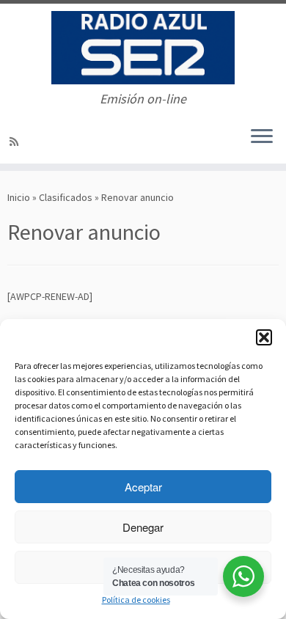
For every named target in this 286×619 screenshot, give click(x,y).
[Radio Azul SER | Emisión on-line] (143, 47)
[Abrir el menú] (262, 137)
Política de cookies (136, 599)
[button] (264, 337)
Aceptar (143, 486)
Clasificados (65, 197)
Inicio (18, 197)
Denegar (143, 527)
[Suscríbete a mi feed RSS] (16, 141)
